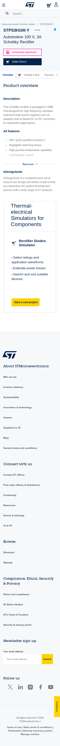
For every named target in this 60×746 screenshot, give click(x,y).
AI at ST (7, 525)
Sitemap (7, 562)
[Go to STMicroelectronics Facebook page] (40, 688)
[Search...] (7, 13)
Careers (7, 417)
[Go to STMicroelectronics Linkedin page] (20, 688)
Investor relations (13, 387)
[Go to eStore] (49, 5)
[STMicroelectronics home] (30, 4)
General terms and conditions (20, 448)
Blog (6, 438)
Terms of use (14, 727)
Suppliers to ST (12, 427)
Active (37, 30)
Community (9, 495)
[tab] (8, 75)
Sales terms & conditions (38, 727)
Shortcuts (8, 552)
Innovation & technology (17, 407)
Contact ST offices (13, 474)
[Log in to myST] (56, 4)
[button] (4, 4)
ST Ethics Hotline (13, 604)
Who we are (9, 377)
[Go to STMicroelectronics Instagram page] (30, 688)
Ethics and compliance (16, 594)
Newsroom (9, 505)
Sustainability (11, 397)
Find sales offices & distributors (21, 485)
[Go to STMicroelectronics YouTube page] (50, 688)
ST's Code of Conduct (15, 614)
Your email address (13, 651)
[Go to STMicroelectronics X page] (11, 688)
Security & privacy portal (17, 624)
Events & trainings (13, 515)
